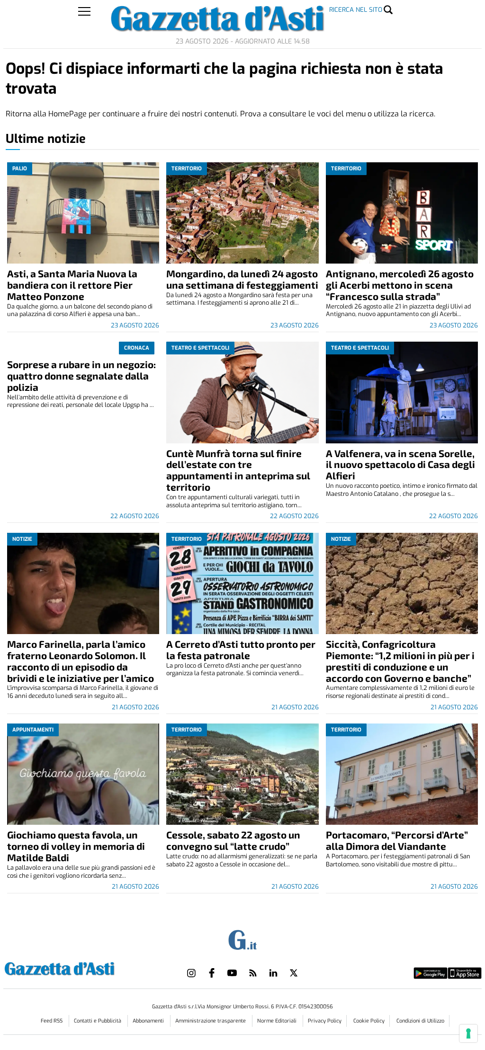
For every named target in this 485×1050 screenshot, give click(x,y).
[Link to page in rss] (252, 972)
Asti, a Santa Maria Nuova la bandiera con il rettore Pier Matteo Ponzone (72, 284)
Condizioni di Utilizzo (420, 1020)
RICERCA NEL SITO (355, 10)
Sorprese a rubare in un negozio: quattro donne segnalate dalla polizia (81, 375)
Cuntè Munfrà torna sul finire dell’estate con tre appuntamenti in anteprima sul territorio (238, 470)
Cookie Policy (369, 1020)
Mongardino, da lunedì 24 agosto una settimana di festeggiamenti (242, 279)
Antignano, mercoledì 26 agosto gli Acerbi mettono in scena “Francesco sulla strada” (400, 284)
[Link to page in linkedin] (273, 972)
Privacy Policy (324, 1020)
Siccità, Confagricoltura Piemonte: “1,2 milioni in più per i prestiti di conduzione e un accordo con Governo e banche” (400, 661)
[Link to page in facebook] (211, 972)
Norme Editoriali (277, 1020)
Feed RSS (52, 1020)
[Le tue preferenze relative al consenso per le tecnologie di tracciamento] (468, 1033)
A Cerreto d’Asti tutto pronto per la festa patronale (240, 649)
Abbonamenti (149, 1020)
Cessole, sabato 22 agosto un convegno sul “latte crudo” (233, 840)
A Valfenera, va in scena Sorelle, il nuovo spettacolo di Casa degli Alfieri (400, 464)
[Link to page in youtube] (232, 972)
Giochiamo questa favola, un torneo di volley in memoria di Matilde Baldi (76, 846)
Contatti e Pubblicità (98, 1020)
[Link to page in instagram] (191, 972)
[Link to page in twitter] (293, 972)
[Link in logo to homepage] (83, 967)
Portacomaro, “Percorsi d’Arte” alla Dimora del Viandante (397, 840)
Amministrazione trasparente (211, 1020)
